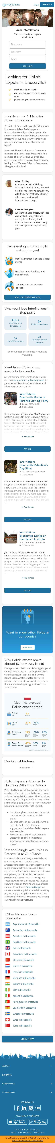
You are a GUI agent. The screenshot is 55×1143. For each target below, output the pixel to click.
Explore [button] (7, 1074)
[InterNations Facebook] (17, 1108)
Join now (27, 66)
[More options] (33, 768)
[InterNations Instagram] (31, 1108)
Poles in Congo (33, 887)
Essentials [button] (8, 1083)
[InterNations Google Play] (38, 1122)
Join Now (47, 4)
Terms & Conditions (25, 1132)
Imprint (13, 1132)
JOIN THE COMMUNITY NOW (27, 297)
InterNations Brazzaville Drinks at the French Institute (32, 535)
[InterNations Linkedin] (24, 1108)
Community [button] (8, 1092)
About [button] (6, 1066)
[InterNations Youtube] (38, 1108)
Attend (27, 449)
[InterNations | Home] (10, 5)
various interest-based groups (29, 380)
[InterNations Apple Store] (17, 1122)
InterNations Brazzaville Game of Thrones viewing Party (33, 397)
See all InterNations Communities (27, 1140)
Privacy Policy (39, 1132)
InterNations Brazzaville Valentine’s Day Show (33, 465)
